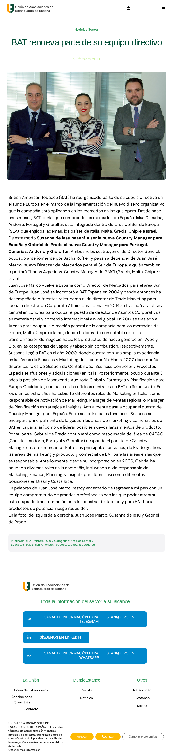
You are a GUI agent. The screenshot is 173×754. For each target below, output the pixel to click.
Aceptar (82, 737)
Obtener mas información (24, 750)
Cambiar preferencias (143, 737)
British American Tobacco (49, 545)
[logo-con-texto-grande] (31, 6)
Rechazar (108, 737)
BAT (27, 545)
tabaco (72, 545)
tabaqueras (87, 545)
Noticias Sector (86, 29)
